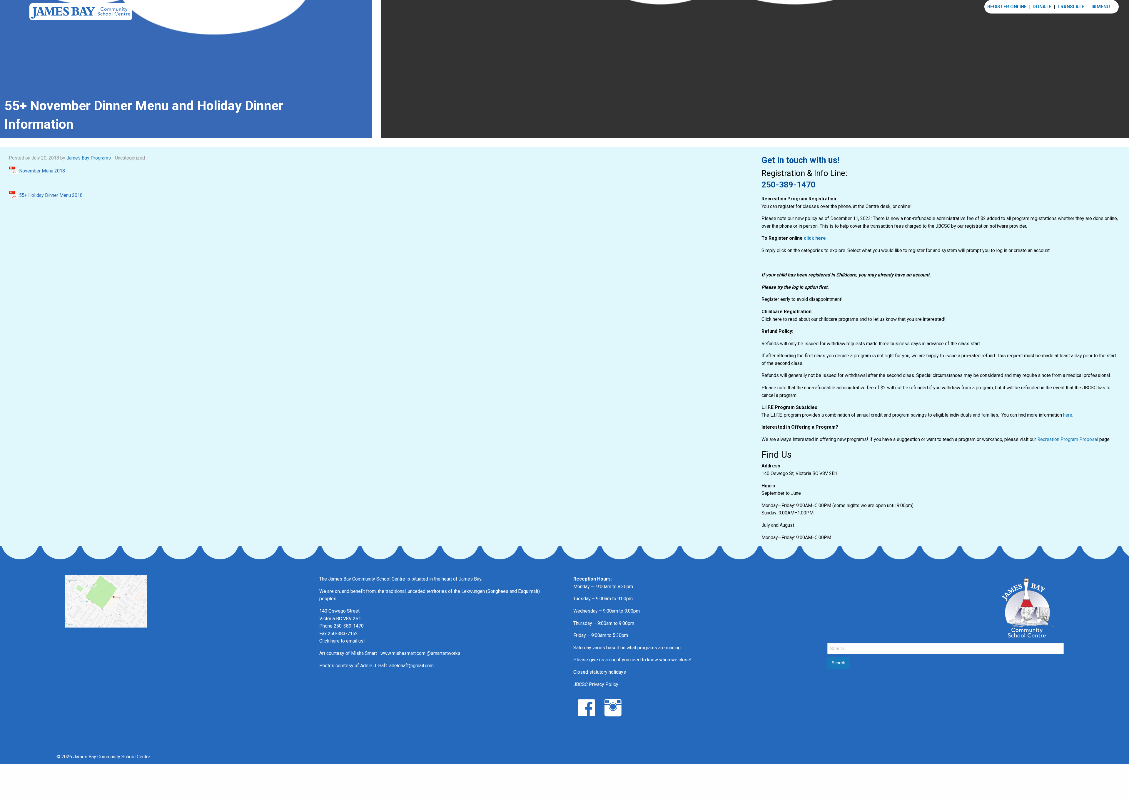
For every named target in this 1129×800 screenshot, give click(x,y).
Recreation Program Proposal (1067, 439)
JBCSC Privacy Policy (595, 684)
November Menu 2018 (42, 171)
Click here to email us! (342, 641)
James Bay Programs (88, 158)
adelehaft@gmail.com (411, 665)
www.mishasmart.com (402, 653)
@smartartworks (443, 653)
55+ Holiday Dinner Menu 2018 (51, 195)
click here (815, 238)
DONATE (1042, 6)
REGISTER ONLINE (1007, 6)
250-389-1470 (788, 184)
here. (1068, 415)
